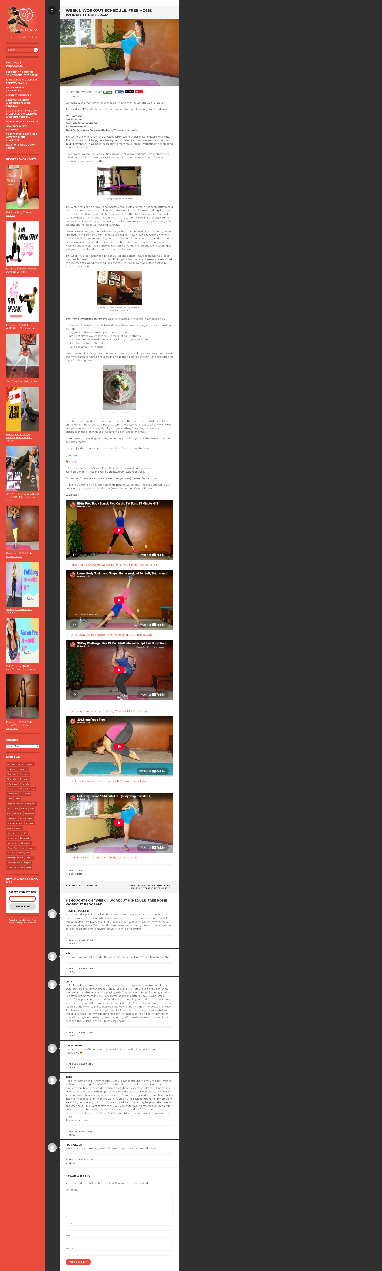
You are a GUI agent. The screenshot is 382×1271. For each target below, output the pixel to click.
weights (27, 862)
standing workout (15, 858)
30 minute (12, 794)
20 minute (12, 784)
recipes (31, 848)
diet (9, 813)
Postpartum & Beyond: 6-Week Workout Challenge (22, 137)
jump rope (12, 838)
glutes (10, 828)
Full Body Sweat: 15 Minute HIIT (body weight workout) (104, 857)
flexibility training (15, 823)
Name (69, 1223)
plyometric (25, 843)
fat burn (17, 813)
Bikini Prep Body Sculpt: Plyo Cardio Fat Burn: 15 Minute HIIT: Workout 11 (114, 565)
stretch (30, 858)
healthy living (13, 833)
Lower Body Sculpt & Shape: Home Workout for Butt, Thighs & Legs (111, 634)
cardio (24, 808)
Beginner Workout (15, 803)
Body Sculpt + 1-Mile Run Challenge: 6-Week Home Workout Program (21, 113)
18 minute (24, 779)
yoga (28, 867)
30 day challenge (27, 789)
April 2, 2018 (75, 870)
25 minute (11, 789)
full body (30, 823)
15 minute (24, 774)
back (18, 799)
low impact (12, 843)
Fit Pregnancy (26, 818)
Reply (72, 944)
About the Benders (18, 95)
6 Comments (75, 874)
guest (18, 828)
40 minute (25, 794)
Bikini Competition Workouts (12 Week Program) (18, 103)
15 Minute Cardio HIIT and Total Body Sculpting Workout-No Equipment (149, 886)
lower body (25, 838)
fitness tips (11, 818)
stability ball (23, 853)
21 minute (24, 784)
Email (69, 1235)
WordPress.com (29, 923)
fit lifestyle (29, 813)
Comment (72, 1189)
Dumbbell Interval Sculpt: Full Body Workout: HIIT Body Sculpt (109, 711)
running (11, 853)
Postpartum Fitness (15, 848)
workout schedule (15, 867)
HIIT (24, 833)
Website (70, 1248)
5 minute (11, 769)
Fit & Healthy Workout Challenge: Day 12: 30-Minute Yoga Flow (108, 781)
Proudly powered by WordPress (22, 920)
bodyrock (31, 803)
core (32, 808)
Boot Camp (12, 808)
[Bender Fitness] (22, 22)
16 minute (11, 779)
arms (9, 799)
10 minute (23, 769)
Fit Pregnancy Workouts (22, 121)
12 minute (11, 774)
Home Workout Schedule (83, 885)
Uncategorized (13, 862)
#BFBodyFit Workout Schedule (20, 764)
